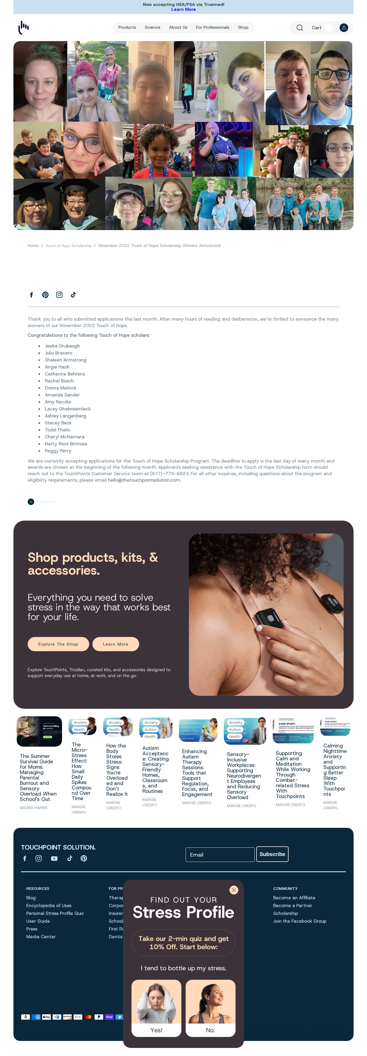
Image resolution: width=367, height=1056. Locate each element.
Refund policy (267, 1030)
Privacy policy (298, 1030)
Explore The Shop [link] (58, 644)
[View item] (24, 858)
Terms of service (331, 1030)
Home (33, 246)
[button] (299, 27)
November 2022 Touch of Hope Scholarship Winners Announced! (160, 246)
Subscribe (272, 854)
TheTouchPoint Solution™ (284, 1025)
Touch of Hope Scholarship (69, 246)
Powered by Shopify (328, 1025)
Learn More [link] (115, 644)
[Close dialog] (234, 890)
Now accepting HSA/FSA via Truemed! (183, 4)
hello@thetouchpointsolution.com (144, 480)
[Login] (344, 27)
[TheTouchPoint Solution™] (23, 27)
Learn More (183, 9)
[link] (183, 924)
